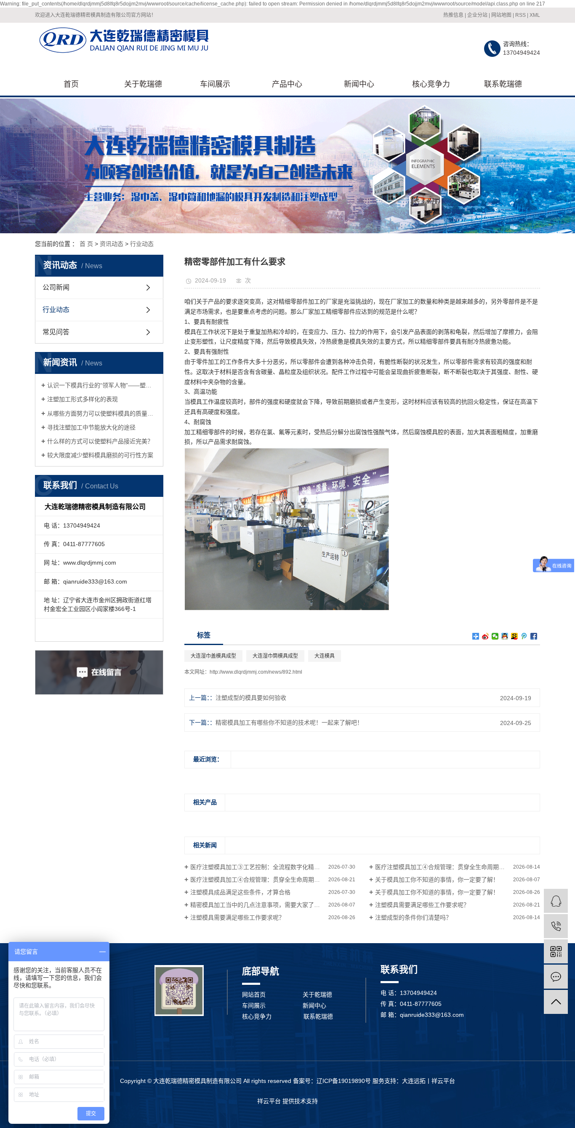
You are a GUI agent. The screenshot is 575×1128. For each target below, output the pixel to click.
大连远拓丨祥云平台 (428, 1080)
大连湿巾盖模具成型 (213, 656)
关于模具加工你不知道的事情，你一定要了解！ (437, 879)
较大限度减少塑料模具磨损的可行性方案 (100, 455)
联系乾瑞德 (503, 84)
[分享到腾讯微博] (524, 636)
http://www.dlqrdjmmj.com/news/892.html (256, 672)
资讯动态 (111, 243)
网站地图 (501, 15)
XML (535, 15)
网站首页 (254, 994)
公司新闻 (56, 287)
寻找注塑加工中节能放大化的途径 (91, 427)
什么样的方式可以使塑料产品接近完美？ (100, 441)
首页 (71, 84)
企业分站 (477, 15)
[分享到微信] (495, 636)
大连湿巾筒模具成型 (275, 656)
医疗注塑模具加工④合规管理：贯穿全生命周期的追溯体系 (451, 867)
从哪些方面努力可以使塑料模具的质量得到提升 (102, 413)
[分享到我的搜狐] (514, 636)
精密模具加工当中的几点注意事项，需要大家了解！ (258, 904)
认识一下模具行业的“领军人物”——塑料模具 (102, 385)
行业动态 (142, 243)
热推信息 (453, 15)
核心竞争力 (431, 84)
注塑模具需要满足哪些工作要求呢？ (422, 904)
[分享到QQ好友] (504, 636)
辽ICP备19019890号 (344, 1080)
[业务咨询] (556, 901)
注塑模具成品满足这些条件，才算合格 (240, 892)
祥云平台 (269, 1101)
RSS (520, 15)
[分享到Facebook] (534, 636)
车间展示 (215, 84)
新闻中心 (359, 84)
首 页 (86, 243)
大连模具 (324, 656)
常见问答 (56, 332)
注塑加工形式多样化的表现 (82, 399)
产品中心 (287, 84)
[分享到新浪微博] (485, 636)
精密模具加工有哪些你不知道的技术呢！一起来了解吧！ (289, 722)
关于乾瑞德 (143, 84)
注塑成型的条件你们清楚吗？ (413, 917)
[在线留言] (556, 977)
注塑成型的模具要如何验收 (251, 697)
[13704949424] (556, 926)
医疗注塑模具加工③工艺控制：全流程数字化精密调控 (261, 867)
